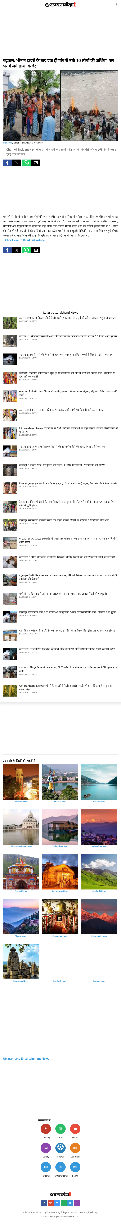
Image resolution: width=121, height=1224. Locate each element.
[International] (60, 1167)
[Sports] (60, 1148)
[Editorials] (75, 1148)
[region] (60, 33)
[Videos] (75, 1129)
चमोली (10, 143)
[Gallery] (46, 1148)
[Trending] (46, 1129)
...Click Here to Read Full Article (24, 240)
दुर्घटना (5, 143)
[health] (75, 1167)
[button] (7, 163)
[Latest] (60, 1129)
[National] (46, 1167)
